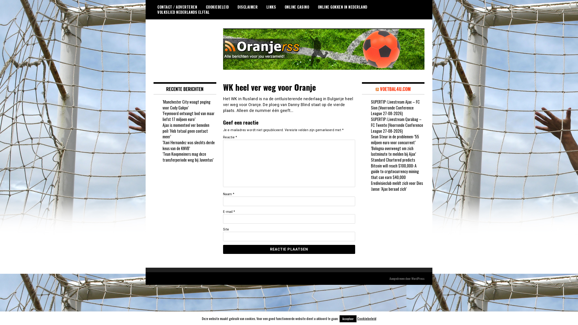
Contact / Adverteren (177, 7)
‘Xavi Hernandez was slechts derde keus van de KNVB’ (189, 145)
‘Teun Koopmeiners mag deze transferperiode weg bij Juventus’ (188, 157)
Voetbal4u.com (395, 89)
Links (271, 7)
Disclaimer (248, 7)
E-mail (229, 212)
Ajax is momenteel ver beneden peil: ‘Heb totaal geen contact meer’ (186, 130)
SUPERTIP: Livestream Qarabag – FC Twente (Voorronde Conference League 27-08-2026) (397, 125)
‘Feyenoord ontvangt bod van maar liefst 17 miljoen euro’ (188, 116)
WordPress (417, 278)
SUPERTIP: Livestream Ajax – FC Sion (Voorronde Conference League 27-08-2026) (395, 107)
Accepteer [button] (348, 318)
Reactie (230, 137)
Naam (229, 194)
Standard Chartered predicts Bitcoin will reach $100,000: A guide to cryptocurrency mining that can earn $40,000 (395, 168)
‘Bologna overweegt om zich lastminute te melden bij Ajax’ (393, 151)
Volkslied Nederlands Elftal (183, 12)
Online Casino (297, 7)
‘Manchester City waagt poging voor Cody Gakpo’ (186, 105)
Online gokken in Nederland (342, 7)
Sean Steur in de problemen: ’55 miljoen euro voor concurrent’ (395, 139)
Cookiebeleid (217, 7)
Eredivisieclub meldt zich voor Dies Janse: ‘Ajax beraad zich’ (397, 186)
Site (226, 229)
